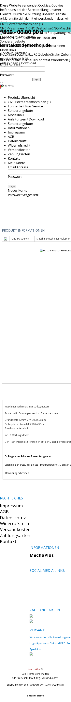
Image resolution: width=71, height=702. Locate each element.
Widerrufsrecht (19, 145)
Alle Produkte (10, 60)
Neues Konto (7, 85)
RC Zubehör (42, 54)
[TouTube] (46, 580)
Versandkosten (19, 150)
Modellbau (8, 50)
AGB (11, 137)
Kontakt (44, 60)
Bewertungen (51, 395)
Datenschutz (17, 141)
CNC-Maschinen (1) (21, 238)
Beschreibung (18, 395)
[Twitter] (39, 580)
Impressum (16, 132)
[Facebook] (32, 580)
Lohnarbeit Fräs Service (25, 106)
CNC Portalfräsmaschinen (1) (21, 24)
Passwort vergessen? (23, 195)
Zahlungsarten (19, 154)
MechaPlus (29, 60)
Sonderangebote (20, 110)
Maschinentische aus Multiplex (53, 238)
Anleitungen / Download (26, 119)
